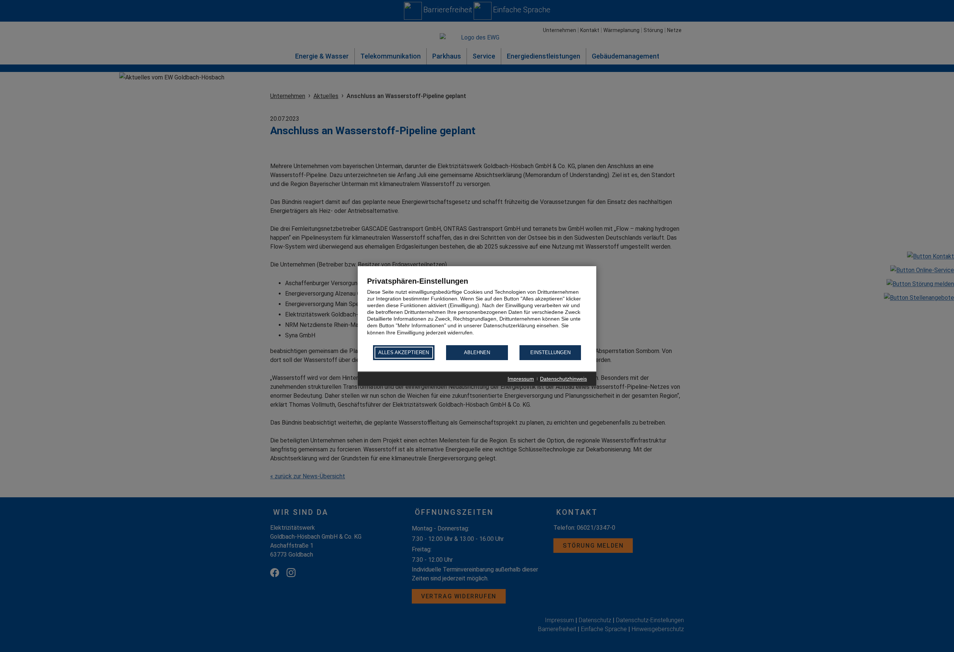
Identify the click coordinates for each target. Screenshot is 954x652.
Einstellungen (550, 353)
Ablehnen (477, 353)
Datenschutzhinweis (563, 379)
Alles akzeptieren (403, 353)
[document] (477, 310)
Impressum (521, 379)
